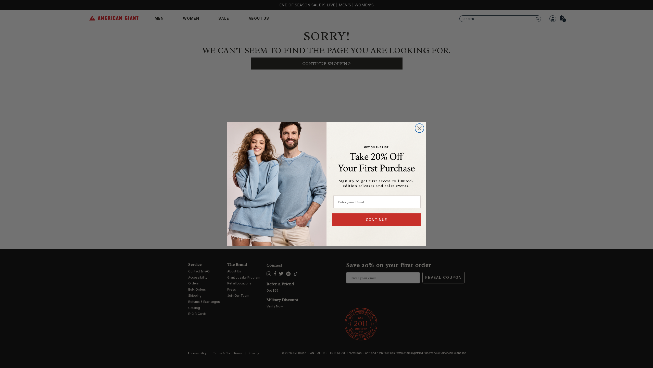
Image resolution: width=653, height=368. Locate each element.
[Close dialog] (419, 128)
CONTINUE (376, 219)
